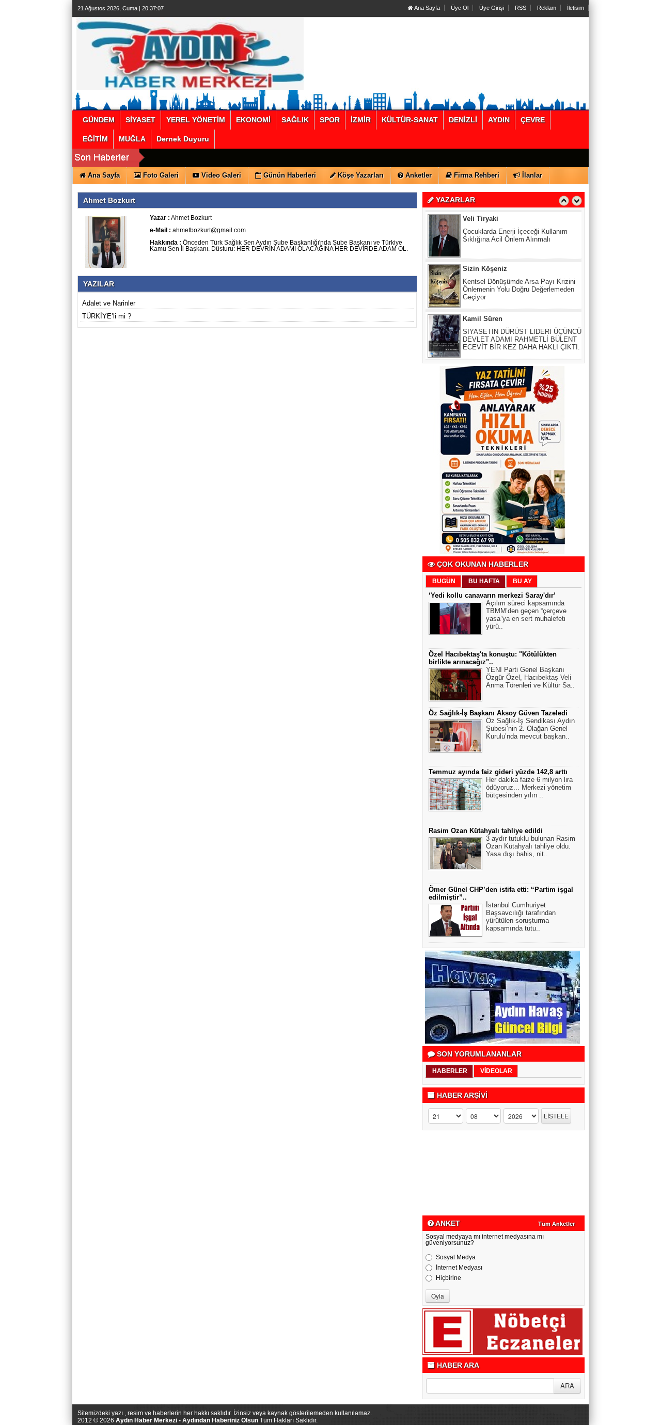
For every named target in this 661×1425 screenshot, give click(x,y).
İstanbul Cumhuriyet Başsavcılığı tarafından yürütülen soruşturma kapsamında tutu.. (521, 916)
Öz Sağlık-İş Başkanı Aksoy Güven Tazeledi (498, 713)
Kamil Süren (482, 269)
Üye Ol (459, 8)
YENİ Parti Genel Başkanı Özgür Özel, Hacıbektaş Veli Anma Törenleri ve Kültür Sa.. (530, 677)
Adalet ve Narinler (108, 303)
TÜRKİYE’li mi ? (106, 316)
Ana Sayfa (426, 8)
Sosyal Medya (456, 1257)
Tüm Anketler (556, 1224)
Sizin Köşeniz (485, 219)
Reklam (546, 8)
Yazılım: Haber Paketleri (527, 1417)
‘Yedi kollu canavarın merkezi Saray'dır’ (492, 595)
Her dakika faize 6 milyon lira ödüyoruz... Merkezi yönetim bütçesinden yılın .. (529, 787)
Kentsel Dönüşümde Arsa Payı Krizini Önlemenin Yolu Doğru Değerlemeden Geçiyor (519, 239)
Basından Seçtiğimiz (496, 319)
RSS (520, 8)
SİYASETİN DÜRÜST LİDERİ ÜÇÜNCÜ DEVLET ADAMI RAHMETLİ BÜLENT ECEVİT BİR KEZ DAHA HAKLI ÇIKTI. (522, 289)
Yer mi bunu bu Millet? (496, 332)
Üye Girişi (491, 8)
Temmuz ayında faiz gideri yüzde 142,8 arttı (498, 772)
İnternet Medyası (459, 1267)
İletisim (575, 8)
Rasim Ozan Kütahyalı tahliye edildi (486, 831)
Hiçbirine (448, 1278)
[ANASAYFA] (190, 53)
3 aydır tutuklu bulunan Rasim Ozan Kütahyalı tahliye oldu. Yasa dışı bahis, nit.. (530, 846)
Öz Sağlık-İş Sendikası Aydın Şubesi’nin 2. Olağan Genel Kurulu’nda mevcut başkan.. (530, 728)
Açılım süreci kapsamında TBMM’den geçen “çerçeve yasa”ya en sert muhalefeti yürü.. (526, 614)
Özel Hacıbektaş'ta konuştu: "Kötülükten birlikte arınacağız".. (493, 658)
